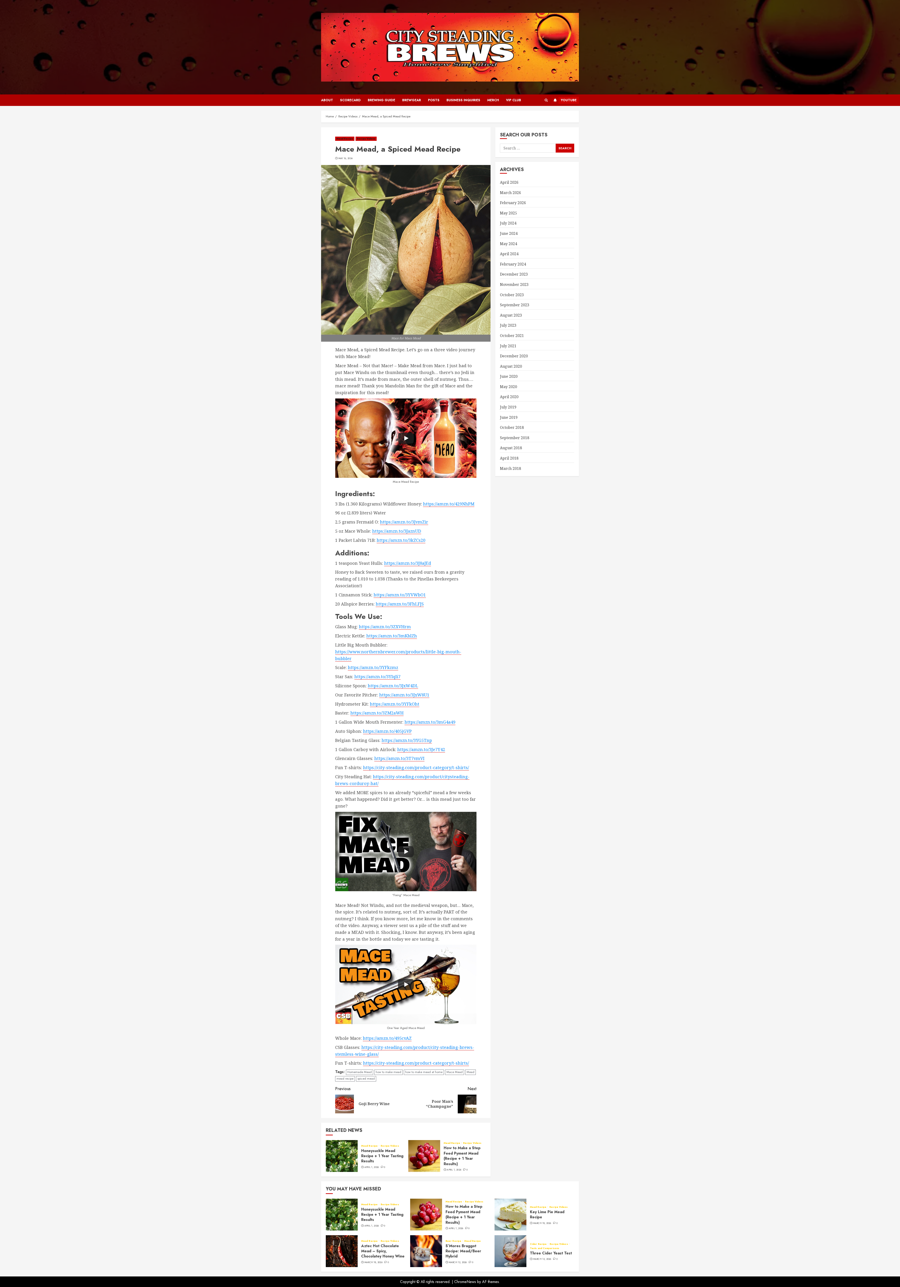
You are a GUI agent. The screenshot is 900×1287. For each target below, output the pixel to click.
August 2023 (511, 315)
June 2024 (509, 233)
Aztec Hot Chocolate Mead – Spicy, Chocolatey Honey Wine (383, 1251)
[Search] (546, 100)
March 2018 (510, 468)
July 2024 (508, 223)
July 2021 (508, 345)
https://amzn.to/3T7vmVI (399, 758)
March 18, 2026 (542, 1223)
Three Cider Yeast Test (551, 1253)
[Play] (406, 438)
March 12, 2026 (458, 1262)
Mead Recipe (345, 138)
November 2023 (514, 284)
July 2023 (508, 325)
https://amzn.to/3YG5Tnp (407, 740)
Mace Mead (454, 1072)
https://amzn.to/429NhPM (448, 504)
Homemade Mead (359, 1072)
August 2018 (511, 447)
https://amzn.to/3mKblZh (391, 636)
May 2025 (508, 213)
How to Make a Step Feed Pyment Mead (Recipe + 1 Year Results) (462, 1155)
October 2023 (512, 294)
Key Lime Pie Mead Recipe (547, 1214)
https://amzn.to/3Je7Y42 (421, 749)
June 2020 (509, 376)
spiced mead (366, 1078)
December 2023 (514, 274)
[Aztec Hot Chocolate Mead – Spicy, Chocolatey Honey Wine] (342, 1251)
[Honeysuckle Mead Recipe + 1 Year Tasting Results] (342, 1156)
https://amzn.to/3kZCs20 (401, 540)
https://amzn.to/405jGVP (387, 731)
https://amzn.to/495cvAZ (387, 1038)
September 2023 (514, 304)
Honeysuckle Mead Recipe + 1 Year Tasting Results (382, 1156)
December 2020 (514, 356)
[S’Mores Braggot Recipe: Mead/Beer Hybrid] (426, 1251)
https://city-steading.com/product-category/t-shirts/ (416, 767)
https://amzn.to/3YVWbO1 (400, 595)
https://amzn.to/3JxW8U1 (404, 695)
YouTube (569, 100)
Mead (470, 1072)
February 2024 (513, 264)
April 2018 (509, 458)
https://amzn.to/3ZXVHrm (385, 626)
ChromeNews (465, 1281)
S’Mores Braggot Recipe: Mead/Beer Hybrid (463, 1251)
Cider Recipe (538, 1244)
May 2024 (508, 243)
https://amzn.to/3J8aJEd (407, 563)
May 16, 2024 (345, 158)
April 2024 (509, 253)
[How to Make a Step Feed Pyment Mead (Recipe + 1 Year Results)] (424, 1156)
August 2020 (511, 366)
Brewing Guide (381, 100)
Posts (433, 100)
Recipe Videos (366, 138)
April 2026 (509, 182)
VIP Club (513, 100)
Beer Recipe (454, 1241)
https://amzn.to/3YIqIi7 (377, 676)
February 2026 (513, 202)
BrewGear (411, 100)
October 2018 (512, 427)
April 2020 (509, 396)
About (327, 100)
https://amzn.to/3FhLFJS (400, 604)
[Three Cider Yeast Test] (510, 1251)
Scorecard (350, 100)
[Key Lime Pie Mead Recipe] (510, 1215)
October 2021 (512, 335)
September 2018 (514, 437)
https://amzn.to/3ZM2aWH (377, 713)
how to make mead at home (423, 1072)
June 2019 (509, 417)
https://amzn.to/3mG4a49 (430, 722)
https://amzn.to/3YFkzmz (373, 667)
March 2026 (510, 192)
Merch (493, 100)
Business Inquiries (463, 100)
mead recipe (345, 1078)
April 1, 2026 (371, 1167)
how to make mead (388, 1072)
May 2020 (508, 386)
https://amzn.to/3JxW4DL (393, 685)
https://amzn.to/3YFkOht (394, 704)
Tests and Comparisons (544, 1248)
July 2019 (508, 407)
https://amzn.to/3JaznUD (396, 531)
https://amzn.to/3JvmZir (404, 522)
